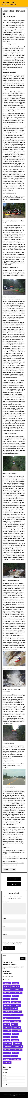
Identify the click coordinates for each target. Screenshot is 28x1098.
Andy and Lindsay (8, 2)
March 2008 (6, 1059)
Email (4, 926)
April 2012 (14, 1008)
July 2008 (15, 1052)
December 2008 (7, 1046)
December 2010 (15, 1018)
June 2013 (6, 999)
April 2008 (14, 1056)
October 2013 (7, 992)
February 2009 (7, 1043)
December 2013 (7, 989)
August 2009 (7, 1033)
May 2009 (14, 1037)
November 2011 (7, 1014)
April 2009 (6, 1040)
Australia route (6, 971)
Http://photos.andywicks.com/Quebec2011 (13, 863)
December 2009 (17, 1030)
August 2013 (7, 995)
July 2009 (15, 1033)
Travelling (5, 1081)
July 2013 (15, 995)
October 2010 (7, 1021)
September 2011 (18, 1014)
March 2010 (6, 1027)
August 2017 (7, 983)
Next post (14, 884)
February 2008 (16, 1059)
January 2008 (7, 1062)
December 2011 (16, 1011)
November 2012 (16, 1002)
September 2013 (17, 992)
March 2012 (6, 1011)
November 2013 (18, 989)
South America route (8, 976)
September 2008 (17, 1049)
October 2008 (7, 1049)
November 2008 (18, 1046)
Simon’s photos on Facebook (10, 864)
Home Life (5, 1069)
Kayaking (6, 869)
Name (4, 918)
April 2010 (14, 1024)
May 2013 (14, 999)
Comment (5, 902)
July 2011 (6, 1018)
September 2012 (7, 1005)
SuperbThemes (14, 1095)
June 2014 (15, 983)
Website (5, 934)
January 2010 (7, 1030)
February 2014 (15, 986)
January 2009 (17, 1043)
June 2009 (6, 1037)
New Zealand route (7, 973)
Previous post (14, 878)
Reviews (5, 1078)
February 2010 (16, 1027)
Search (4, 955)
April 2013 (6, 1002)
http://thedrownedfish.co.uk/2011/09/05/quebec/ (15, 858)
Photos (13, 869)
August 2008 (7, 1052)
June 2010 (6, 1024)
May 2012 (6, 1008)
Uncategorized (6, 1084)
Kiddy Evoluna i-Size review (9, 964)
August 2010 (16, 1021)
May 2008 (6, 1056)
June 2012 (17, 1005)
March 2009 (15, 1040)
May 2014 (6, 986)
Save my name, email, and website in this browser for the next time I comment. (13, 942)
